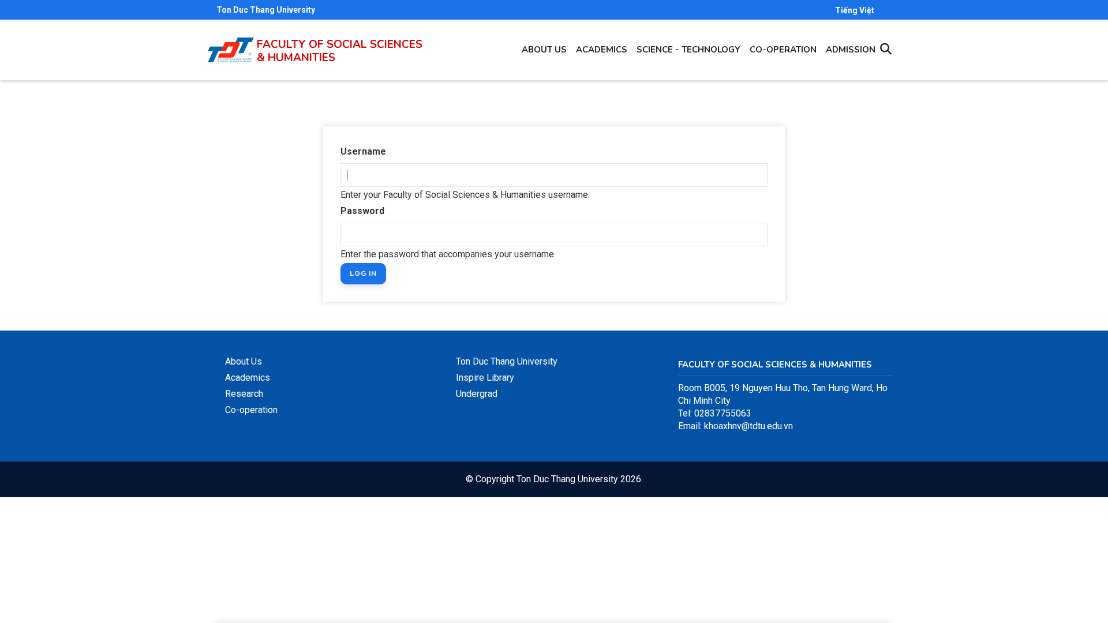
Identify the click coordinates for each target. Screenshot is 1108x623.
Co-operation (783, 49)
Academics (601, 49)
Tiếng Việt (854, 10)
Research (244, 393)
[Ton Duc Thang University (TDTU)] (231, 50)
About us (544, 49)
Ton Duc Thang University (265, 9)
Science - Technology (688, 49)
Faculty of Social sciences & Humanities (339, 51)
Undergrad (476, 393)
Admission (850, 49)
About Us (243, 361)
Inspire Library (485, 377)
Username (363, 151)
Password (362, 210)
